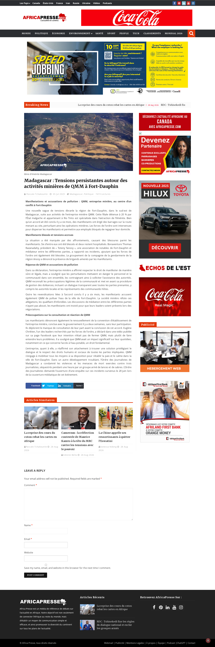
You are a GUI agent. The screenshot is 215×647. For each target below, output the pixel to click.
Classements (152, 33)
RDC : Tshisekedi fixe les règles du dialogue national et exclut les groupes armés (115, 625)
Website (28, 552)
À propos (150, 642)
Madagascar (76, 194)
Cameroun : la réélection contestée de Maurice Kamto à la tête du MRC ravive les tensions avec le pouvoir (77, 441)
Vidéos (96, 3)
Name (28, 525)
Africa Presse (28, 642)
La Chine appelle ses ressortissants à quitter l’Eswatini (114, 437)
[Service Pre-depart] (107, 93)
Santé (99, 33)
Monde (26, 33)
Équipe (161, 642)
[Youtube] (188, 3)
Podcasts (107, 3)
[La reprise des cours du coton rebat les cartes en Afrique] (41, 417)
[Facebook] (174, 3)
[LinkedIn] (184, 3)
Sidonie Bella (70, 455)
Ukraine (86, 3)
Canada (36, 3)
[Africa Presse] (45, 17)
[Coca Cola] (136, 18)
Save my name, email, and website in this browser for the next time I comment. (67, 568)
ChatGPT (181, 642)
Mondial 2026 (174, 33)
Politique (41, 33)
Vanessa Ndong (108, 446)
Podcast (171, 642)
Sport (111, 33)
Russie (76, 3)
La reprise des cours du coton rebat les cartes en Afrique (93, 104)
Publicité (120, 642)
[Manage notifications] (208, 640)
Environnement (79, 33)
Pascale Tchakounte (37, 194)
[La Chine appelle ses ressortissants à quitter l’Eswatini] (116, 417)
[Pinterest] (179, 3)
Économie (58, 33)
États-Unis (48, 3)
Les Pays (24, 3)
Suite (78, 385)
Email (28, 539)
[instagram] (193, 3)
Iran (68, 3)
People (124, 33)
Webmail (108, 642)
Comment (30, 485)
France (59, 3)
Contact (191, 642)
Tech (136, 33)
